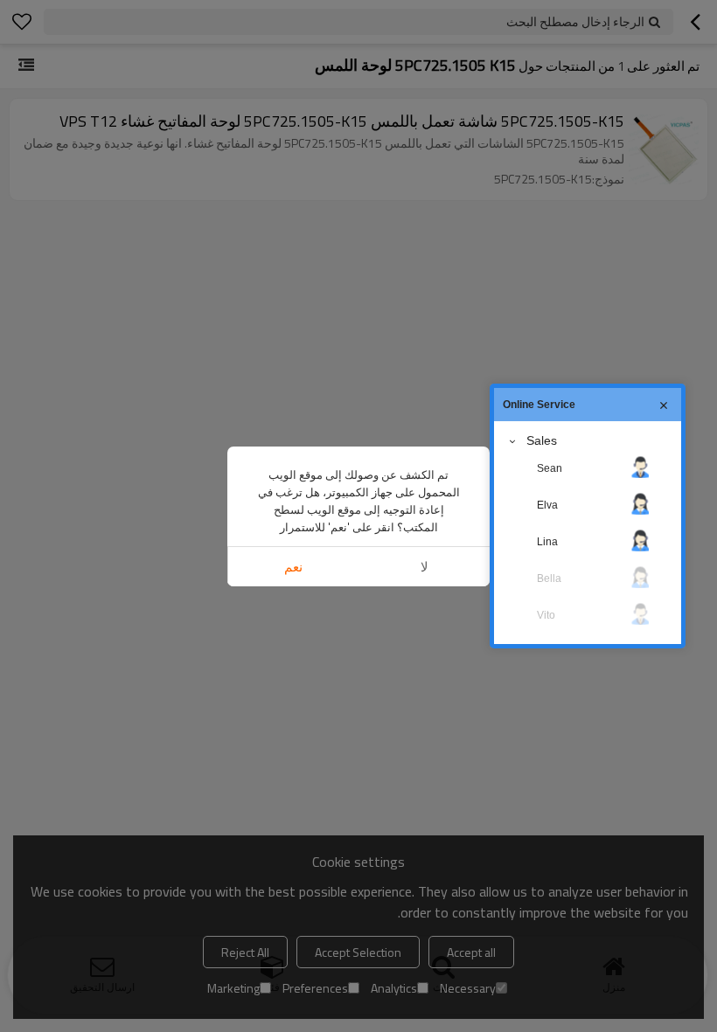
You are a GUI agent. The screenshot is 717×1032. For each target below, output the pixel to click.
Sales (541, 440)
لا (424, 567)
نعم (293, 567)
